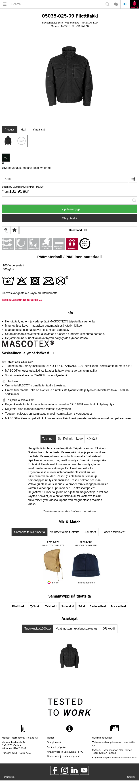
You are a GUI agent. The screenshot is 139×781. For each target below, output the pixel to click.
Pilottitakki (18, 606)
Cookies (131, 777)
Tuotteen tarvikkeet (113, 532)
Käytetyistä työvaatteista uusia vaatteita (114, 757)
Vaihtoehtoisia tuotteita (64, 532)
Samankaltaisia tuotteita (29, 532)
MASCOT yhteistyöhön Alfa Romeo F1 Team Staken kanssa (114, 751)
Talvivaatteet (118, 606)
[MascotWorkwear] (54, 773)
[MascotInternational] (84, 773)
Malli (23, 129)
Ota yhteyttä (69, 218)
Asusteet (90, 532)
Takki (82, 606)
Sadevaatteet (98, 606)
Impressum (9, 777)
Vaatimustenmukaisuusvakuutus (76, 628)
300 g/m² (8, 269)
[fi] (134, 4)
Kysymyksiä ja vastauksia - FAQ (65, 751)
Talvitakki (50, 606)
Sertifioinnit (65, 438)
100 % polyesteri (13, 265)
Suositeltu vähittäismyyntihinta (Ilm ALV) (23, 186)
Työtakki (35, 606)
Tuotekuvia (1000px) (37, 628)
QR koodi (109, 628)
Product (9, 129)
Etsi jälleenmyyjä (70, 209)
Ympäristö (39, 129)
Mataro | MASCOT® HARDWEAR (70, 26)
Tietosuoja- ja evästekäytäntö (63, 756)
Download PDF (78, 230)
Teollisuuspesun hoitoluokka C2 (22, 299)
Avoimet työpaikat (57, 747)
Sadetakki (67, 606)
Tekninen (48, 438)
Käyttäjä (92, 438)
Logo (79, 438)
